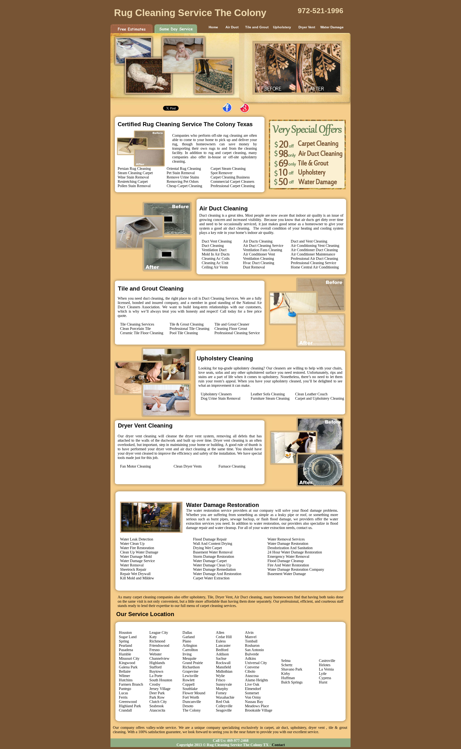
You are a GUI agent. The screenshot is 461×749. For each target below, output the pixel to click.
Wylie (220, 676)
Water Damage (332, 27)
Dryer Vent (306, 27)
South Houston (160, 680)
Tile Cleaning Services (137, 324)
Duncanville (191, 702)
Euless (221, 641)
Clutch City (158, 702)
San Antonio (254, 650)
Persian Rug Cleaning (134, 168)
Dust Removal (254, 267)
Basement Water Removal (212, 552)
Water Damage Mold (136, 556)
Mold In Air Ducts (216, 254)
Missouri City (129, 658)
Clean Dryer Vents (188, 466)
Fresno (154, 650)
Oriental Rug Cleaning (184, 168)
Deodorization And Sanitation (290, 548)
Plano (186, 641)
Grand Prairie (192, 663)
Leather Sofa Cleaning (268, 394)
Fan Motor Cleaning (135, 466)
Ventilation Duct (214, 250)
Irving (187, 654)
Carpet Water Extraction (211, 578)
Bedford (222, 650)
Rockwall (223, 663)
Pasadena (126, 650)
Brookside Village (258, 710)
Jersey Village (159, 689)
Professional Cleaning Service (313, 263)
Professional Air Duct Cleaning (314, 258)
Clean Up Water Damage (139, 552)
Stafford (155, 667)
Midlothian (224, 671)
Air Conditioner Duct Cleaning (314, 250)
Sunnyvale (224, 684)
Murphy (222, 689)
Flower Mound (193, 693)
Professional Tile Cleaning (189, 329)
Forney (221, 693)
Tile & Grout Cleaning (187, 324)
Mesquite (189, 658)
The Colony (191, 710)
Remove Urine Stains (183, 177)
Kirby (285, 674)
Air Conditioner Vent (259, 254)
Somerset (252, 693)
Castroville (327, 661)
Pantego (125, 689)
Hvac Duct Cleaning (258, 263)
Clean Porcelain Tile (135, 329)
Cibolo (250, 671)
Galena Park (128, 667)
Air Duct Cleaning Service (263, 246)
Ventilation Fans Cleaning (262, 250)
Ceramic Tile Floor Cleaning (141, 333)
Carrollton (190, 650)
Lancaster (223, 645)
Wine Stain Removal (133, 177)
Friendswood (159, 645)
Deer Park (157, 693)
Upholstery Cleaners (216, 394)
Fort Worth (190, 697)
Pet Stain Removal (181, 173)
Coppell (188, 684)
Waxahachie (225, 697)
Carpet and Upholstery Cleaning (319, 398)
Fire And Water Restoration (288, 565)
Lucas (123, 693)
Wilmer (124, 676)
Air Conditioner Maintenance (313, 254)
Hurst (323, 682)
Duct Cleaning (213, 246)
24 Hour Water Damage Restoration (294, 552)
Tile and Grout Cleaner (231, 324)
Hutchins (126, 680)
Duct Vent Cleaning (217, 241)
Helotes (324, 665)
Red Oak (223, 702)
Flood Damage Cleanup (285, 561)
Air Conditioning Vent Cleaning (315, 246)
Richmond (157, 641)
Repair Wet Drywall (135, 574)
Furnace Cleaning (231, 466)
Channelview (159, 658)
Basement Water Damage (286, 574)
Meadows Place (257, 706)
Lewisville (190, 676)
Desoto (187, 706)
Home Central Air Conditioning (315, 267)
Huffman (288, 678)
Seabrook (156, 706)
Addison (222, 654)
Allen (220, 632)
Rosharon (252, 645)
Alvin (249, 632)
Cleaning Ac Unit (215, 263)
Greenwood (128, 702)
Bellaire (125, 671)
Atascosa (252, 676)
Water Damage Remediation (214, 569)
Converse (252, 667)
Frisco (220, 680)
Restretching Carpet (133, 181)
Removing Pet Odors (183, 181)
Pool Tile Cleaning (184, 333)
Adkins (250, 658)
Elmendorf (253, 689)
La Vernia (326, 669)
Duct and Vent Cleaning (309, 241)
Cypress (325, 678)
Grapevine (190, 671)
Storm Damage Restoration (213, 556)
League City (158, 632)
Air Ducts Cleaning (258, 241)
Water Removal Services (286, 539)
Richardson (191, 667)
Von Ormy (253, 697)
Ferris (123, 697)
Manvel (250, 637)
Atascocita (157, 710)
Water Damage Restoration (287, 543)
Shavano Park (291, 669)
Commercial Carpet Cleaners (232, 181)
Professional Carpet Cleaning (233, 186)
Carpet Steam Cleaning (228, 168)
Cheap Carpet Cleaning (184, 186)
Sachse (221, 658)
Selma (286, 661)
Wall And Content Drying (212, 543)
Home (207, 27)
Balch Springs (292, 682)
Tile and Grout (257, 27)
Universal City (256, 663)
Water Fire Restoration (137, 548)
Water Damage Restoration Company (295, 569)
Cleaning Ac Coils (216, 258)
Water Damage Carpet (210, 561)
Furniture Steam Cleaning (270, 398)
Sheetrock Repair (133, 569)
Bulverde (252, 654)
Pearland (125, 645)
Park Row (157, 697)
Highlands (157, 663)
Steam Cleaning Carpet (135, 173)
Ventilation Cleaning (258, 258)
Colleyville (224, 706)
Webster (155, 654)
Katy (153, 637)
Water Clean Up (132, 543)
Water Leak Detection (136, 539)
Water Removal (132, 565)
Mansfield (223, 667)
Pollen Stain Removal (134, 186)
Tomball (251, 641)
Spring (124, 641)
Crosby (154, 684)
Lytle (323, 674)
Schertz (286, 665)
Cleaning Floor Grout (230, 329)
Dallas (187, 632)
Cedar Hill (224, 637)
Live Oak (252, 684)
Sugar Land (128, 637)
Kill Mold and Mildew (137, 578)
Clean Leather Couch (311, 394)
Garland (188, 637)
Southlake (190, 689)
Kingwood (127, 663)
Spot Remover (221, 173)
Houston (125, 632)
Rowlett (188, 680)
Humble (125, 654)
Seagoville (224, 710)
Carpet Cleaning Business (230, 177)
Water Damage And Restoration (217, 574)
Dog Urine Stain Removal (220, 398)
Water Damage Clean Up (212, 565)
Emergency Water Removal (288, 556)
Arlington (189, 645)
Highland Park (130, 706)
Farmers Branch (131, 684)
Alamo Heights (256, 680)
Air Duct (232, 27)
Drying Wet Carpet (207, 548)
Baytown (156, 671)
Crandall (125, 710)
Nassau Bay (254, 702)
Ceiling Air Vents (215, 267)
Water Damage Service (137, 561)
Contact (278, 745)
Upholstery (282, 27)
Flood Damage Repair (210, 539)
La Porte (155, 676)
